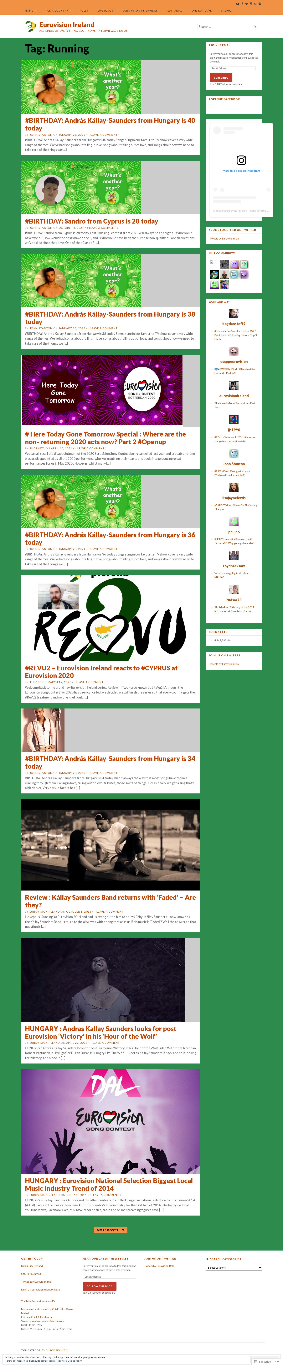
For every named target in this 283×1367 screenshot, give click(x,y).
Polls (84, 10)
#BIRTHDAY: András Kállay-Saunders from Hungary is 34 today (110, 762)
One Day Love (202, 10)
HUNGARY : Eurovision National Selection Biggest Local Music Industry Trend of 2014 (109, 1184)
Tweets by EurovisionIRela (159, 1265)
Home (29, 10)
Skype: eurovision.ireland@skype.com (42, 1321)
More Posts (107, 1230)
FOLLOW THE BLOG (99, 1286)
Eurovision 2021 (57, 1350)
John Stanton (41, 134)
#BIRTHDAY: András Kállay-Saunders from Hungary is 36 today (110, 538)
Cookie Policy (75, 1360)
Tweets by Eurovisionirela (224, 663)
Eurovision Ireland (66, 24)
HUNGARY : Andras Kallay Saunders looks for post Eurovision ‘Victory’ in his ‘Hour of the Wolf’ (100, 1032)
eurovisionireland (45, 911)
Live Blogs (105, 10)
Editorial (174, 10)
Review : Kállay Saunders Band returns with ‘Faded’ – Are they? (110, 901)
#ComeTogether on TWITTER (232, 229)
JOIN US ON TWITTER (224, 655)
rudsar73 (37, 448)
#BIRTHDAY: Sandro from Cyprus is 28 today (91, 221)
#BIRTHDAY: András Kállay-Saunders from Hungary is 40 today (110, 124)
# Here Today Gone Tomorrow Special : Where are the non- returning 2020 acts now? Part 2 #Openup (105, 438)
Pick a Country (56, 10)
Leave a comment (104, 134)
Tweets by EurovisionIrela (224, 238)
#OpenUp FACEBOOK (224, 99)
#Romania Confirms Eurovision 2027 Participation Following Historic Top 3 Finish (235, 335)
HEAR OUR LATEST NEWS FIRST (106, 1258)
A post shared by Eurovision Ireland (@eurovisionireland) (247, 210)
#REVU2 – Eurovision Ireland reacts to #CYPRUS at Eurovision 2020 (101, 671)
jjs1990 (35, 682)
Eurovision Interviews (140, 10)
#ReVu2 (226, 10)
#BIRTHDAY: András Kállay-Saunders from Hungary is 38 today (110, 318)
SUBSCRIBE (221, 77)
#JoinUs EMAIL (220, 45)
